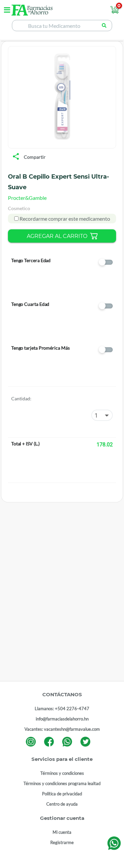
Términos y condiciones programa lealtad (62, 783)
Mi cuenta (62, 832)
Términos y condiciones (62, 773)
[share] (16, 157)
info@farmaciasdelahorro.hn (62, 718)
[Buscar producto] (104, 25)
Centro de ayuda (62, 804)
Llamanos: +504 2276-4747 (62, 708)
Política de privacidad (62, 793)
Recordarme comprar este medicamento (64, 218)
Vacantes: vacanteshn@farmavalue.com (62, 729)
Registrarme (62, 842)
